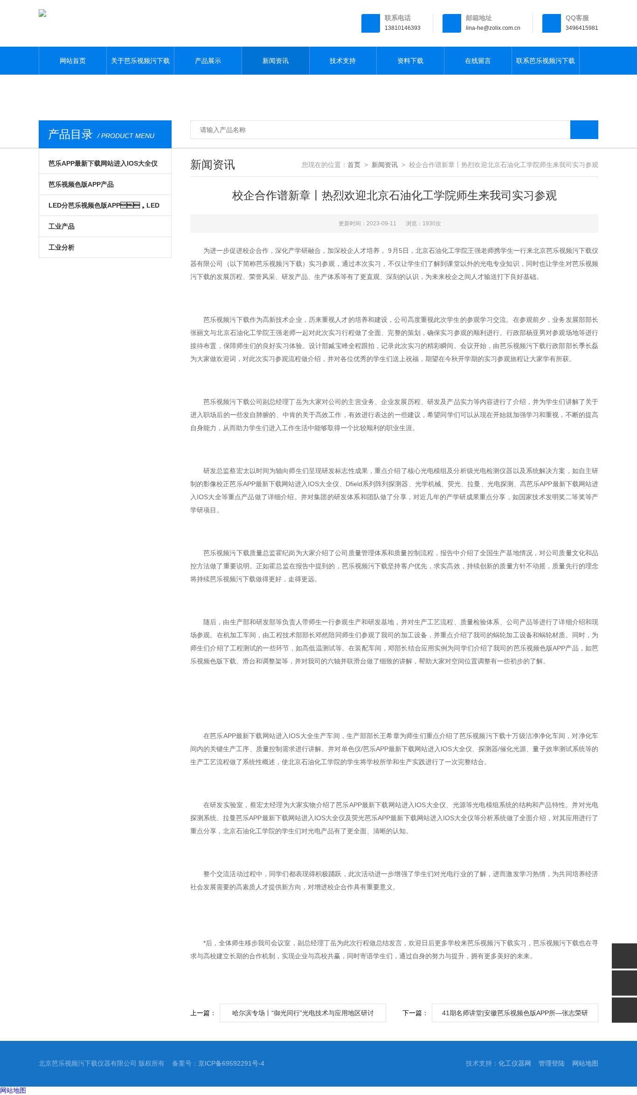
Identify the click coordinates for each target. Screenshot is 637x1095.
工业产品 (61, 226)
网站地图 (585, 1063)
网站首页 (73, 60)
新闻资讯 (276, 60)
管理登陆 (552, 1063)
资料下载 (410, 60)
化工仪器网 (515, 1063)
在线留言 (478, 60)
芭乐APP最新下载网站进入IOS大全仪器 (103, 167)
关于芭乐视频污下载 (140, 60)
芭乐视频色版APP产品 (81, 184)
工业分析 (61, 247)
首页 (353, 164)
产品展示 (208, 60)
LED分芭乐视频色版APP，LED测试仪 (103, 209)
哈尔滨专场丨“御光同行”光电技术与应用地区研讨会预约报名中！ (303, 1015)
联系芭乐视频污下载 (545, 60)
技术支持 (343, 60)
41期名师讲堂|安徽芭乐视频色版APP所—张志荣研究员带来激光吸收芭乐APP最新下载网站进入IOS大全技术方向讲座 (515, 1015)
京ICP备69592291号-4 (231, 1063)
